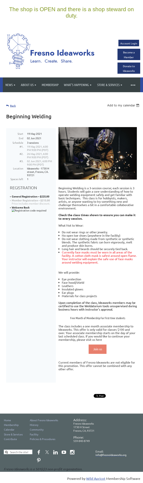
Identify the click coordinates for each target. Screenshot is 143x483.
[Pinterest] (38, 460)
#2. (21, 153)
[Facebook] (38, 452)
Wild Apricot (95, 478)
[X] (47, 452)
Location (18, 168)
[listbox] (123, 105)
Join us (97, 349)
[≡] (132, 84)
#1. (21, 146)
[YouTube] (63, 452)
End (21, 138)
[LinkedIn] (55, 452)
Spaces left (16, 179)
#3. (21, 161)
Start (20, 133)
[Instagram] (72, 452)
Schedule (17, 142)
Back (13, 105)
